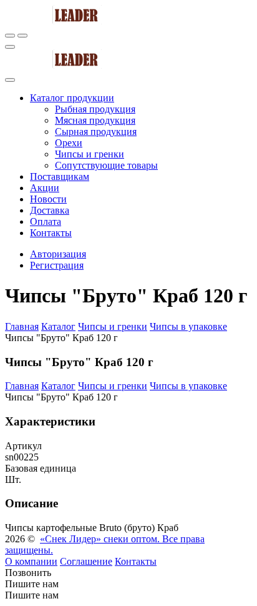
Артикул (23, 445)
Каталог (58, 326)
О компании (31, 561)
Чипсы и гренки (112, 326)
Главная (22, 326)
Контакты (136, 561)
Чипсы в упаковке (188, 326)
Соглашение (86, 561)
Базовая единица (40, 468)
